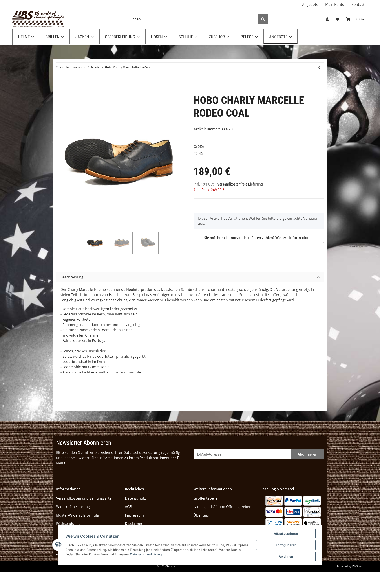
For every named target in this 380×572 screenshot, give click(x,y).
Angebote (310, 4)
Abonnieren (307, 454)
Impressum (134, 515)
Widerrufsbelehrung (73, 506)
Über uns (201, 515)
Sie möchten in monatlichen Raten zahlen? (259, 237)
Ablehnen (286, 556)
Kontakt (357, 4)
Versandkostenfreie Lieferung (240, 184)
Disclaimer (133, 523)
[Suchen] (263, 19)
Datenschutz (135, 498)
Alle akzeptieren (286, 533)
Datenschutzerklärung (141, 452)
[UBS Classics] (38, 19)
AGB (128, 506)
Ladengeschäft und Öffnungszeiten (222, 506)
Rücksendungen (69, 523)
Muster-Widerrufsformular (78, 515)
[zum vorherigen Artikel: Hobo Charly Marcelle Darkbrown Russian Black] (319, 68)
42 (201, 153)
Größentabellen (207, 498)
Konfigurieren (286, 545)
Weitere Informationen (294, 237)
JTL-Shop (357, 566)
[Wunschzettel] (337, 19)
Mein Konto (334, 4)
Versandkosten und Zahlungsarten (85, 498)
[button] (327, 19)
